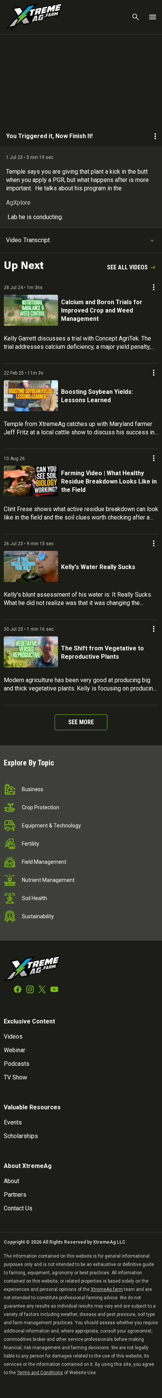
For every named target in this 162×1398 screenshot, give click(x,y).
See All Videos (127, 267)
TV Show (15, 1077)
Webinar (14, 1050)
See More (81, 722)
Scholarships (21, 1136)
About (11, 1181)
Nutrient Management (48, 880)
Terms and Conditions (40, 1372)
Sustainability (38, 916)
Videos (13, 1036)
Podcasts (16, 1063)
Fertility (30, 844)
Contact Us (18, 1208)
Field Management (44, 862)
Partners (15, 1194)
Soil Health (34, 898)
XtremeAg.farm (107, 1289)
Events (13, 1122)
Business (32, 789)
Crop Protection (40, 807)
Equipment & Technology (51, 826)
